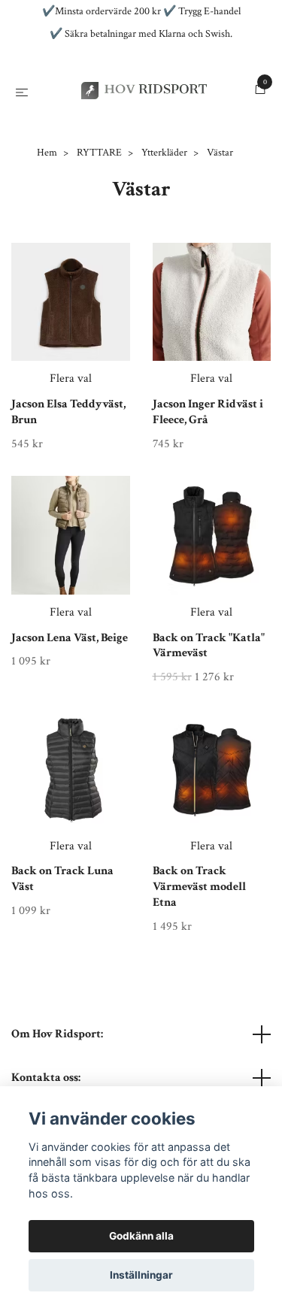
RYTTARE (99, 220)
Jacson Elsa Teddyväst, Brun (68, 479)
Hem (47, 220)
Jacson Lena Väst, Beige (69, 705)
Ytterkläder (164, 220)
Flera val (71, 446)
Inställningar (141, 1275)
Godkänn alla (141, 1236)
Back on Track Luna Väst (62, 947)
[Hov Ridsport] (141, 124)
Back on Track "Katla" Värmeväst (209, 713)
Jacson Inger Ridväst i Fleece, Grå (208, 479)
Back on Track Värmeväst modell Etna (199, 955)
